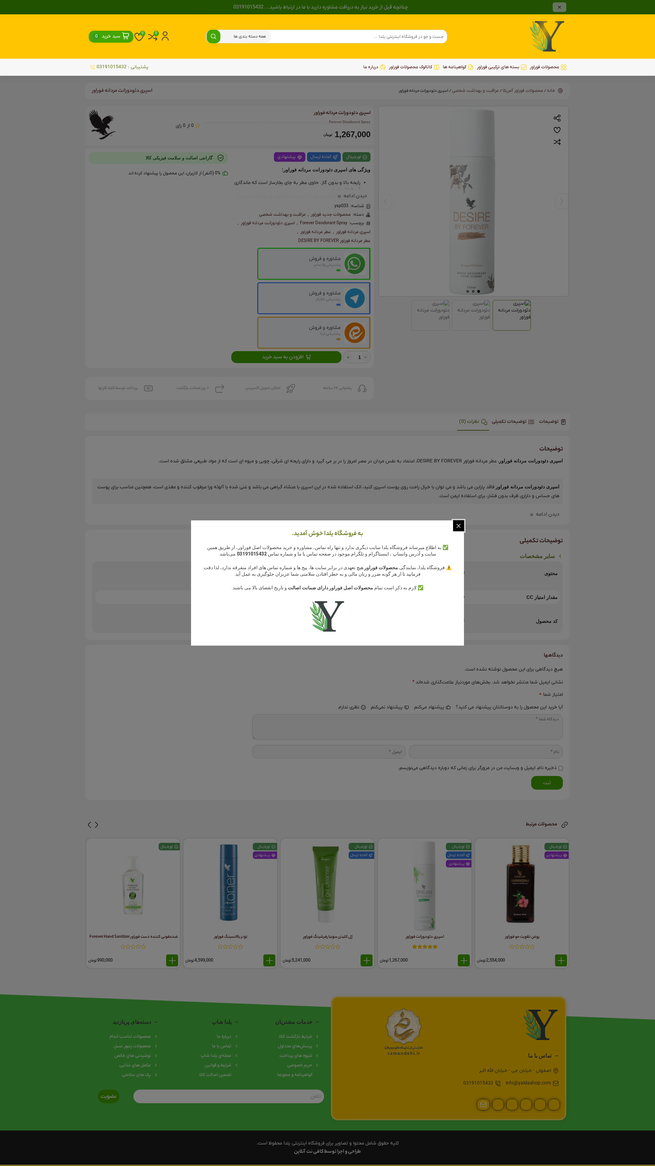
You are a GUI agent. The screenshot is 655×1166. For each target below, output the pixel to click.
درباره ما (370, 67)
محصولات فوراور (544, 67)
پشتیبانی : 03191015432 (122, 67)
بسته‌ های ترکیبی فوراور (498, 67)
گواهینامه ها (454, 67)
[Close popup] (458, 525)
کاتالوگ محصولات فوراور (410, 67)
